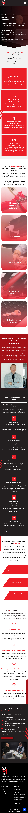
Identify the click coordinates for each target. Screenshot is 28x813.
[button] (25, 3)
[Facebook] (16, 803)
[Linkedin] (20, 803)
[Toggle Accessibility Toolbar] (25, 810)
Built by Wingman (14, 809)
